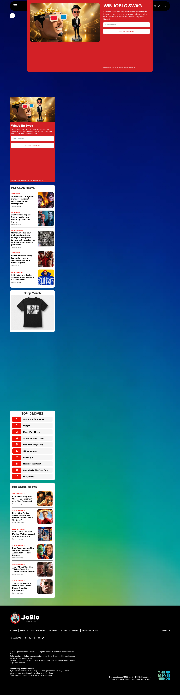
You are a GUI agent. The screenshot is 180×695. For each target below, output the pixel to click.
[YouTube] (25, 638)
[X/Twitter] (30, 638)
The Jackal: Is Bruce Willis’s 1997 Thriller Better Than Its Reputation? (21, 587)
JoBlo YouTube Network (22, 658)
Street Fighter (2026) (33, 438)
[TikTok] (159, 6)
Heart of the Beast (32, 464)
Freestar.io (49, 673)
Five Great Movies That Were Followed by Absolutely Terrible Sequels (23, 551)
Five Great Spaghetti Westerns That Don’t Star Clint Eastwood (22, 498)
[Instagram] (155, 6)
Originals (65, 630)
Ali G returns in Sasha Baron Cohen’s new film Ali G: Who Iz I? (22, 277)
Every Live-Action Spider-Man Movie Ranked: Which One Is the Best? (22, 516)
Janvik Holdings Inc (52, 656)
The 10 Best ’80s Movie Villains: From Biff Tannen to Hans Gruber (23, 569)
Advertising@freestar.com (42, 675)
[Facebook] (34, 638)
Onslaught (28, 457)
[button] (15, 6)
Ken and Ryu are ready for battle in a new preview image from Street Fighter (21, 259)
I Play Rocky (29, 476)
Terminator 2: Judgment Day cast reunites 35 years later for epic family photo (22, 200)
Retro (75, 630)
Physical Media (90, 630)
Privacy (166, 630)
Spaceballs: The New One (35, 470)
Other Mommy (30, 451)
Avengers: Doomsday (33, 419)
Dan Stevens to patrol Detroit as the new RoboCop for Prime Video (21, 218)
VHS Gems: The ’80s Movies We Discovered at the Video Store (23, 534)
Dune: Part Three (31, 432)
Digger (26, 425)
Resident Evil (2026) (33, 444)
